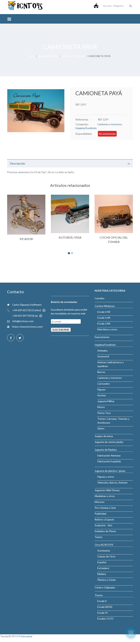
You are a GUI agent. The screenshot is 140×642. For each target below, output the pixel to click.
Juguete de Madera (106, 449)
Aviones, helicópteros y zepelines (110, 364)
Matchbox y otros (107, 329)
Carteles (99, 298)
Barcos (101, 371)
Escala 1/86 (103, 323)
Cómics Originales (105, 587)
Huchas (101, 395)
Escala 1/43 (103, 311)
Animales (102, 350)
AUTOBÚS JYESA (70, 237)
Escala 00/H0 (104, 606)
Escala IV (102, 612)
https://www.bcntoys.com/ (27, 326)
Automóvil (103, 356)
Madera (101, 573)
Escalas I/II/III (105, 618)
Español (101, 562)
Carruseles (103, 383)
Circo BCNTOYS (104, 544)
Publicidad (100, 513)
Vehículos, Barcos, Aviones (112, 482)
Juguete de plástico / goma (110, 470)
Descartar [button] (26, 636)
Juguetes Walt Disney (107, 490)
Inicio (32, 56)
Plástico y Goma (106, 579)
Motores (99, 501)
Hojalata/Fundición (48, 56)
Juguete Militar (105, 401)
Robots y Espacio (104, 519)
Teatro (98, 537)
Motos (101, 407)
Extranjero (103, 568)
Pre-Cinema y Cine (105, 507)
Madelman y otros (105, 496)
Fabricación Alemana (108, 455)
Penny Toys (104, 412)
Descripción (17, 163)
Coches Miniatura (105, 305)
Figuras (101, 389)
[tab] (70, 163)
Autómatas (103, 550)
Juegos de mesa (104, 436)
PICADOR (26, 239)
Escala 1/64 (103, 317)
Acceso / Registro (113, 5)
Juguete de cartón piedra (109, 441)
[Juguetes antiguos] (25, 9)
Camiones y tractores (73, 56)
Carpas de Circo (106, 556)
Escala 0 (101, 601)
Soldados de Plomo (105, 531)
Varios (100, 428)
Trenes (99, 595)
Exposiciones (102, 337)
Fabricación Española (109, 461)
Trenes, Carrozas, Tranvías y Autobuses (113, 420)
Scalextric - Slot (103, 525)
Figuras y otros (105, 476)
